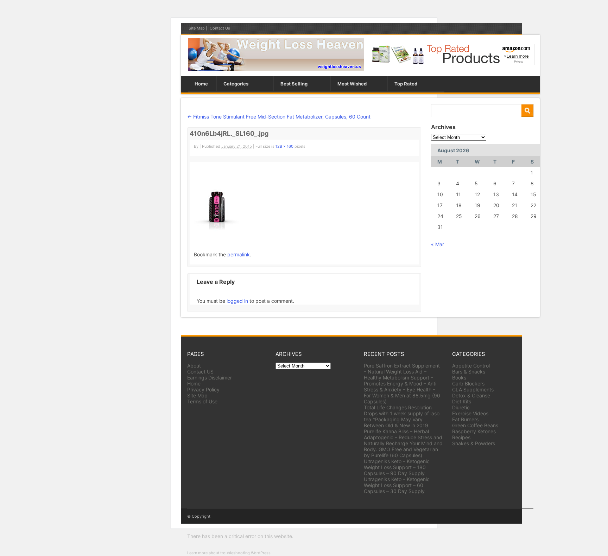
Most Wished (352, 84)
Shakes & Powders (473, 443)
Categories (235, 84)
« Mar (437, 244)
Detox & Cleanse (471, 395)
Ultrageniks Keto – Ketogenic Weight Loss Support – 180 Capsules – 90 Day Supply (397, 467)
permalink (238, 254)
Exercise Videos (470, 413)
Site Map (197, 28)
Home (201, 84)
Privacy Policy (203, 389)
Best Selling (294, 84)
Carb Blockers (468, 383)
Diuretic (461, 407)
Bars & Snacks (468, 372)
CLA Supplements (473, 389)
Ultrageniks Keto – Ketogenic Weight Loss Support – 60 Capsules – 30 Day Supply (397, 485)
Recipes (461, 437)
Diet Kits (461, 401)
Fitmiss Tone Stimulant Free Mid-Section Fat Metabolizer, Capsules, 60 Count (278, 117)
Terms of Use (202, 401)
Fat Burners (465, 419)
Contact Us (220, 28)
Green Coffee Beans (475, 425)
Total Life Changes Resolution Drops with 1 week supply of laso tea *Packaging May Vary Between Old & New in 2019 (401, 416)
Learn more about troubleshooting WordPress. (229, 552)
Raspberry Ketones (474, 431)
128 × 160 (284, 146)
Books (459, 378)
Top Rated (405, 84)
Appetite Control (471, 366)
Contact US (200, 372)
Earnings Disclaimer (209, 378)
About (194, 366)
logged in (237, 301)
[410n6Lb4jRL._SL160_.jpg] (216, 229)
